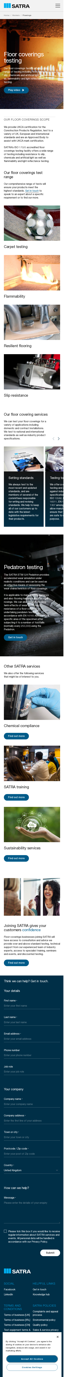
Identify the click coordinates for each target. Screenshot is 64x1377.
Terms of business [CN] (17, 1324)
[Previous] (53, 438)
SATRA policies (44, 1306)
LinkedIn (8, 1294)
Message (10, 1197)
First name (10, 1000)
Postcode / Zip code (16, 1148)
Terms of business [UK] (17, 1314)
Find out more (16, 736)
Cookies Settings (32, 1367)
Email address (12, 1033)
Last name (10, 1016)
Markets (16, 15)
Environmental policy (44, 1319)
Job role (8, 1066)
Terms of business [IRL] (17, 1319)
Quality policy (40, 1324)
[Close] (57, 1336)
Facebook (9, 1289)
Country (9, 1165)
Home (6, 15)
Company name (13, 1098)
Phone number (12, 1050)
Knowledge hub (41, 1294)
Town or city (11, 1131)
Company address (15, 1115)
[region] (32, 1354)
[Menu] (57, 5)
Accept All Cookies (32, 1359)
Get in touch (15, 637)
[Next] (58, 438)
